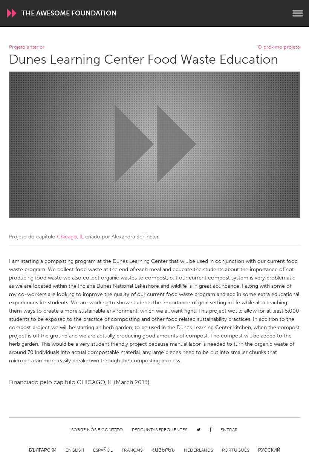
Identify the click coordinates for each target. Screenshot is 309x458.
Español (103, 450)
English (75, 450)
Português (235, 450)
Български (43, 450)
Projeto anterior (26, 47)
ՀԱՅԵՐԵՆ (163, 450)
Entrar (229, 429)
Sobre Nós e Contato (97, 429)
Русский (269, 450)
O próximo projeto (279, 47)
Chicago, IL (70, 237)
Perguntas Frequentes (159, 429)
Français (132, 450)
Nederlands (198, 450)
